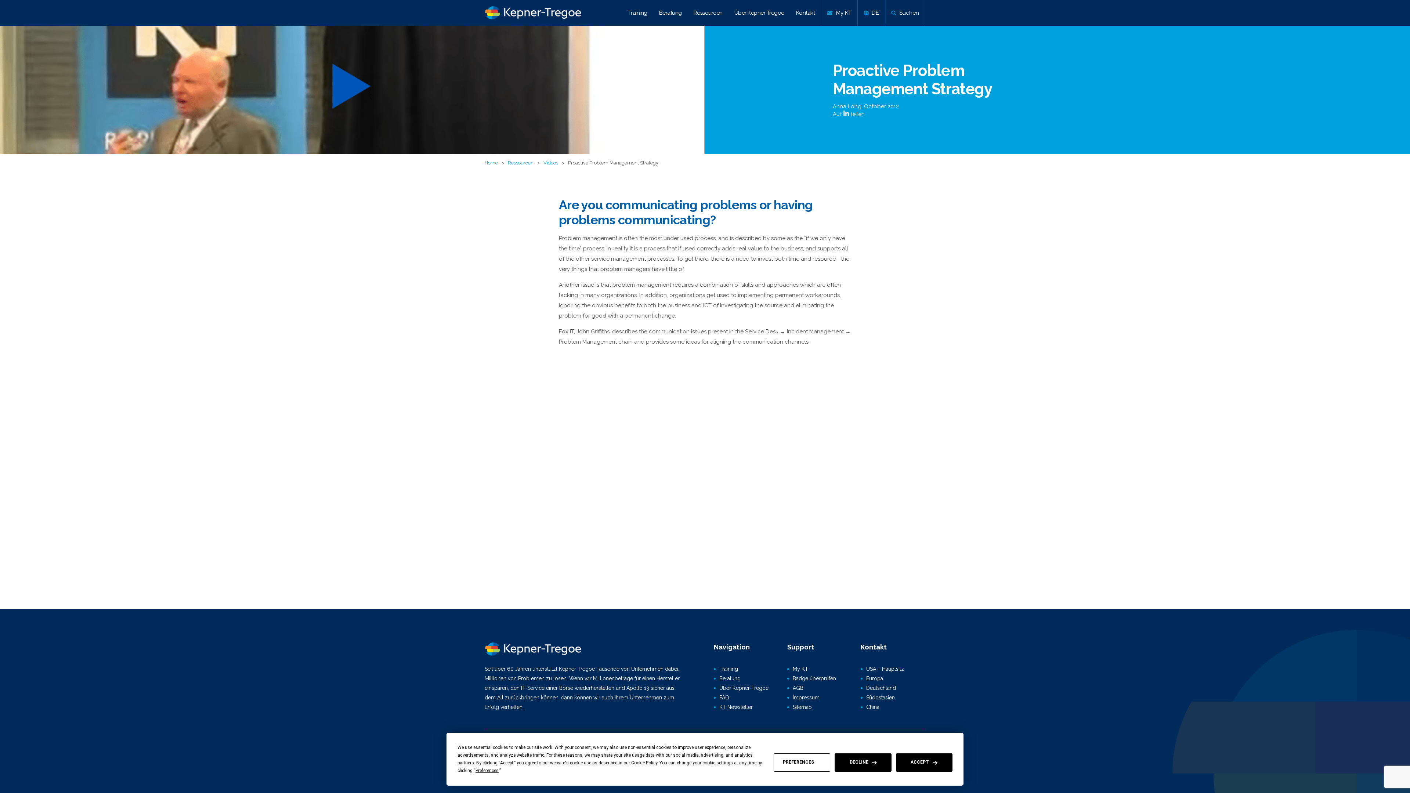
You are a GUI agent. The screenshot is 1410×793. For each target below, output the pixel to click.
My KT (800, 669)
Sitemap (802, 707)
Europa (874, 678)
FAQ (724, 697)
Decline (859, 762)
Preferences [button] (487, 770)
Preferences (798, 762)
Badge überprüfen (814, 678)
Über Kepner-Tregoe (759, 13)
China (872, 707)
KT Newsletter (736, 707)
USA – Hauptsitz (885, 669)
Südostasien (880, 697)
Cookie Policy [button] (644, 762)
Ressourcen (708, 13)
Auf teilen (849, 114)
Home (491, 163)
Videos (550, 163)
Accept (920, 762)
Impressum (806, 697)
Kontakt (805, 13)
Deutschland (881, 688)
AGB (798, 688)
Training (637, 13)
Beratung (670, 13)
